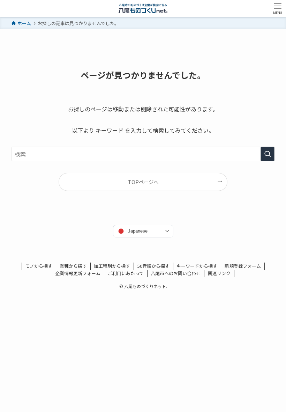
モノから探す (38, 266)
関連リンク (219, 273)
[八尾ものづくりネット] (143, 8)
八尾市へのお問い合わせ (176, 273)
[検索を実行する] (267, 154)
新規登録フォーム (243, 266)
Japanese (138, 231)
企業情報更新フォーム (77, 273)
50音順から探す (153, 266)
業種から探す (73, 266)
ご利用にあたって (126, 273)
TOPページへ (143, 181)
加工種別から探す (112, 266)
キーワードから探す (196, 266)
